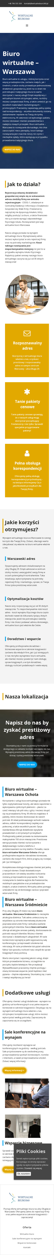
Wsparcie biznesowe (27, 1243)
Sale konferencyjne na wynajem (27, 1238)
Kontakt (27, 1247)
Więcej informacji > (14, 1070)
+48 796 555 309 (15, 3)
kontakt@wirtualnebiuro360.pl (36, 3)
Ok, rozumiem (23, 1174)
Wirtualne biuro (27, 1234)
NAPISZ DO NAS (12, 149)
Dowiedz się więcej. (33, 1168)
